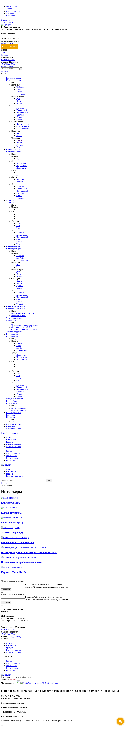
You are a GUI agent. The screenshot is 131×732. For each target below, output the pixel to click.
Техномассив (22, 260)
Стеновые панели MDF (21, 327)
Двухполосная (22, 124)
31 (17, 364)
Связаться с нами (9, 46)
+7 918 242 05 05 (8, 59)
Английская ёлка (18, 408)
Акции (9, 437)
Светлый (20, 115)
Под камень (21, 166)
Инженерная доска (14, 246)
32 (17, 172)
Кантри (19, 140)
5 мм (18, 376)
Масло (19, 136)
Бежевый (20, 108)
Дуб (18, 99)
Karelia (19, 92)
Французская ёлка (19, 410)
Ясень (19, 103)
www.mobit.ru (15, 679)
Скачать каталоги (13, 447)
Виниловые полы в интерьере (17, 542)
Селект (19, 147)
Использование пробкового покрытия (22, 562)
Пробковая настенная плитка (24, 313)
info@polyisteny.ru (15, 636)
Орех (18, 101)
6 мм (18, 380)
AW (13, 422)
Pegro (18, 159)
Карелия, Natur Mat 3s (13, 572)
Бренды (9, 442)
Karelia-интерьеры (11, 512)
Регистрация (12, 433)
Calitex (19, 343)
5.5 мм (19, 378)
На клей (19, 182)
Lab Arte (20, 258)
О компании (11, 6)
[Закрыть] (2, 725)
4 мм (18, 373)
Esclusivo (20, 87)
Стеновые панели (14, 318)
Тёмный (20, 119)
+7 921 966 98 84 (8, 64)
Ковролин (10, 415)
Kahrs (18, 89)
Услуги (9, 9)
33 (17, 175)
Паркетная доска (13, 78)
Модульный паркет (14, 399)
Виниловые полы (13, 149)
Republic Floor (22, 350)
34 (17, 219)
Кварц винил (12, 334)
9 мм (18, 228)
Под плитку (21, 168)
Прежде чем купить (14, 444)
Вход (3, 433)
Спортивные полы (14, 429)
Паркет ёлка (11, 401)
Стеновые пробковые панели (24, 329)
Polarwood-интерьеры (13, 522)
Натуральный (22, 112)
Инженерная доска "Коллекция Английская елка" (29, 552)
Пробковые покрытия (15, 306)
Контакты (10, 16)
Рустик (19, 145)
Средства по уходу (14, 424)
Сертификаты (12, 458)
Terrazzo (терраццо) (14, 332)
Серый (19, 117)
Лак (18, 133)
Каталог (4, 71)
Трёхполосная (22, 129)
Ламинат (10, 200)
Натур (19, 142)
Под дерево (21, 163)
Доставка (10, 13)
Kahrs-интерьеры (10, 502)
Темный (19, 304)
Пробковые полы (18, 316)
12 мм (18, 223)
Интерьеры (11, 440)
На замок (20, 179)
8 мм (18, 226)
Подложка (10, 426)
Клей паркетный (13, 412)
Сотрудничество (13, 11)
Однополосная (22, 126)
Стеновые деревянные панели (24, 325)
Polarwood (20, 94)
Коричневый (22, 110)
